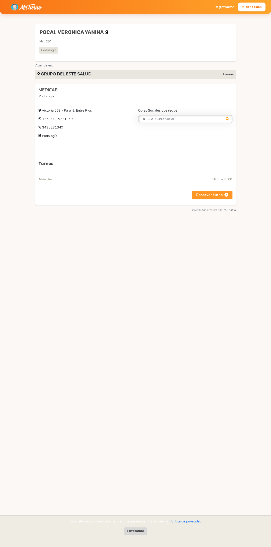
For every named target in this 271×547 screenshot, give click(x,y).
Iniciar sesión (252, 7)
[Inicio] (26, 7)
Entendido (135, 531)
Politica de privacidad (185, 521)
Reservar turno (209, 195)
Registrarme (224, 7)
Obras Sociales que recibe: (158, 110)
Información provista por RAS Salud (214, 210)
